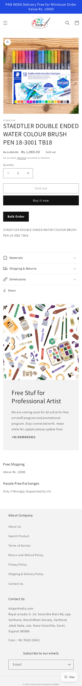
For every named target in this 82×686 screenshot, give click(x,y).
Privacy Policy (17, 564)
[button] (5, 23)
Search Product (18, 536)
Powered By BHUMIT (50, 684)
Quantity (8, 165)
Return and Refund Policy (25, 555)
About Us (14, 526)
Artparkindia (35, 684)
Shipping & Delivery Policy (26, 574)
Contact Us (15, 584)
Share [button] (12, 290)
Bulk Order (16, 216)
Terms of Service (19, 545)
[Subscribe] (68, 665)
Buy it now (41, 200)
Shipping (21, 157)
